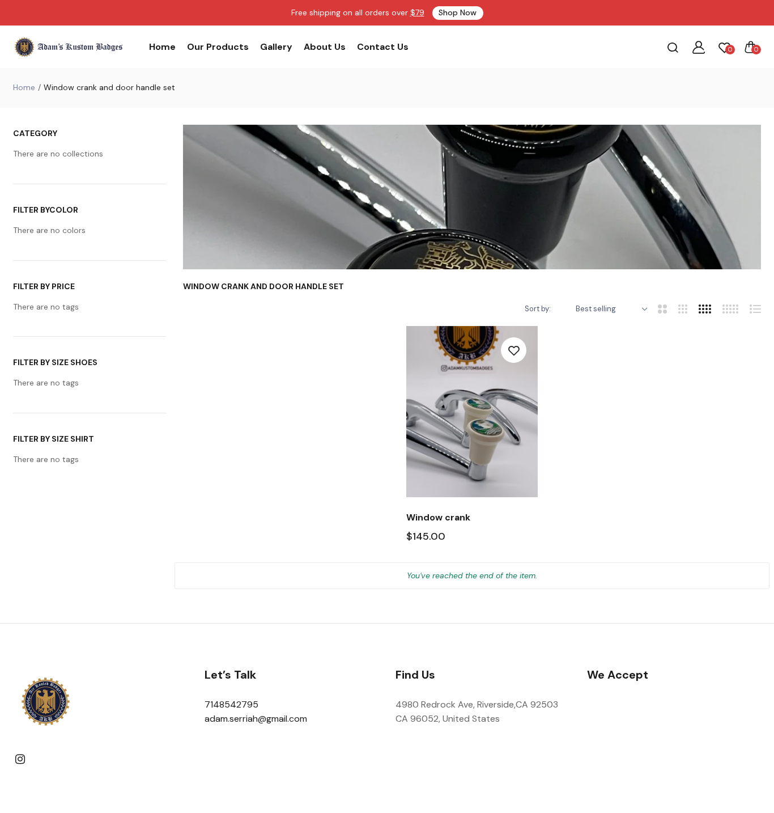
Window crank (438, 517)
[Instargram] (20, 759)
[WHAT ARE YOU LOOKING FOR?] (672, 47)
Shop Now (458, 12)
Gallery (276, 47)
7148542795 (231, 704)
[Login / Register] (698, 47)
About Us (325, 47)
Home (162, 47)
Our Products (218, 47)
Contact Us (383, 47)
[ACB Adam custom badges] (69, 47)
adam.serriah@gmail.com (256, 719)
